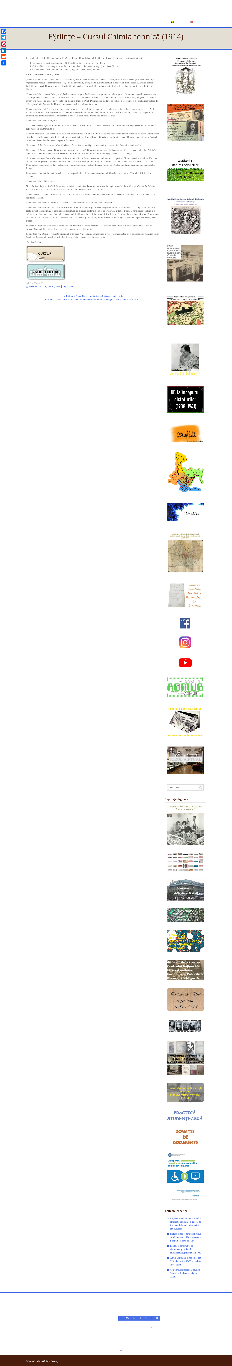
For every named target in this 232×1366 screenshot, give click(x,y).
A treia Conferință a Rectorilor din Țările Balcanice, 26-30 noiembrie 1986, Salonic (185, 1261)
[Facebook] (4, 31)
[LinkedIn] (4, 50)
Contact (159, 21)
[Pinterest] (4, 44)
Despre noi (93, 21)
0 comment (72, 286)
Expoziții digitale (136, 21)
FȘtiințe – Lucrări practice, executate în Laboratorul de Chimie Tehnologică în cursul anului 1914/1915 (93, 299)
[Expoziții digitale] (185, 825)
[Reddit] (4, 56)
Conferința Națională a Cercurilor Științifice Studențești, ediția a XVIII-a (185, 1273)
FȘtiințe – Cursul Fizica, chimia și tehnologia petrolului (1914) (93, 296)
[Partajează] (4, 63)
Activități (112, 21)
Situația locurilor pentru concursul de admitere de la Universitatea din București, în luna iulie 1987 (185, 1237)
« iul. (120, 1350)
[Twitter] (4, 38)
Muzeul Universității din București (90, 9)
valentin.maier (35, 286)
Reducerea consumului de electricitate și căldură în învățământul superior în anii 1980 (185, 1249)
